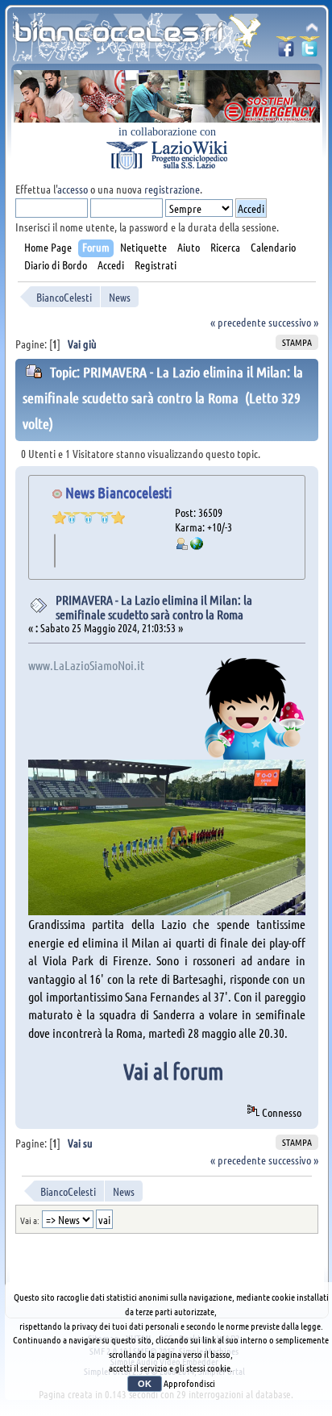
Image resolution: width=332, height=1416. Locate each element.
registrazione (172, 188)
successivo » (293, 321)
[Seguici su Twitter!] (309, 51)
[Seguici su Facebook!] (286, 51)
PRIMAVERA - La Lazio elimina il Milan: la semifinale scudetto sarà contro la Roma (154, 607)
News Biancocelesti (118, 492)
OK (144, 1384)
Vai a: (29, 1220)
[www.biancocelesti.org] (196, 545)
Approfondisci (189, 1382)
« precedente (238, 321)
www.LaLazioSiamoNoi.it (86, 665)
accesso (72, 188)
